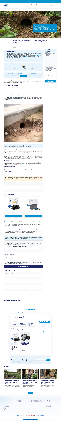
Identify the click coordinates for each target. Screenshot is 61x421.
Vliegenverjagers (49, 405)
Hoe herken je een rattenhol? (48, 52)
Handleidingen (48, 406)
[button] (20, 4)
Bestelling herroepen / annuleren (31, 419)
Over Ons (5, 401)
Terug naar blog (31, 309)
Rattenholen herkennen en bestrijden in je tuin (12, 381)
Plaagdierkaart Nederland (29, 296)
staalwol (26, 56)
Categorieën (6, 405)
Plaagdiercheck (6, 406)
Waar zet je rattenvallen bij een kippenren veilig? (48, 381)
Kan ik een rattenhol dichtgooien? (49, 66)
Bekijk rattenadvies (50, 83)
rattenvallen (38, 55)
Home (14, 10)
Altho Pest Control (15, 417)
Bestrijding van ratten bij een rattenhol (50, 53)
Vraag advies (42, 325)
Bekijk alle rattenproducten (46, 331)
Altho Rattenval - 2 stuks (15, 342)
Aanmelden (47, 359)
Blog (16, 10)
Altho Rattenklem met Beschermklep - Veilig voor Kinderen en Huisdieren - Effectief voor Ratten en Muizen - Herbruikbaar (25, 344)
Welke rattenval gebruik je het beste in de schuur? (30, 381)
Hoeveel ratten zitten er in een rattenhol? (49, 67)
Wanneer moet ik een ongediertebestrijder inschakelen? (51, 68)
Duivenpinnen (48, 402)
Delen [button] (15, 47)
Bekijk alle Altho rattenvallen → (23, 266)
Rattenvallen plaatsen (48, 54)
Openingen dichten (47, 55)
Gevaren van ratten (47, 63)
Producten (6, 402)
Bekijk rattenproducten (50, 81)
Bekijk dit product (23, 76)
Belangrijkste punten (48, 51)
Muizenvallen (48, 401)
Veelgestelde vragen (47, 64)
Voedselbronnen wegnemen (48, 56)
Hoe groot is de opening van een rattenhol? (50, 65)
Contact (5, 409)
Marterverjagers (48, 400)
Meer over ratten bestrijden (48, 69)
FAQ (5, 408)
